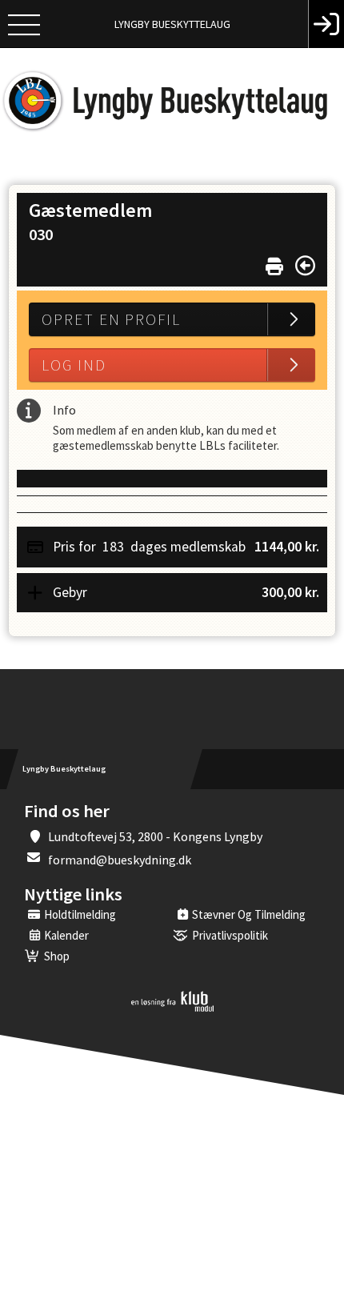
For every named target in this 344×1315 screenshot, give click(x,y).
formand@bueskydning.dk (119, 860)
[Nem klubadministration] (172, 1008)
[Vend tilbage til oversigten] (305, 266)
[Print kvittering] (274, 263)
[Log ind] (326, 24)
